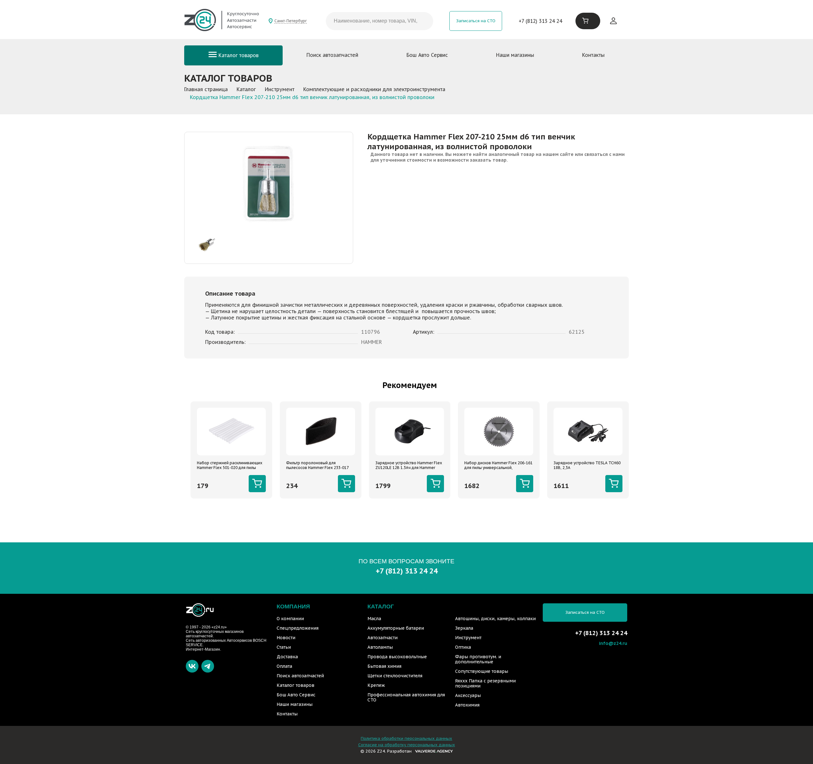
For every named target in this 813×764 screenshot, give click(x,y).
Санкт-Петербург (290, 20)
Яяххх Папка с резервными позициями (485, 683)
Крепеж (376, 685)
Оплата (284, 666)
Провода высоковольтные (397, 657)
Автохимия (467, 705)
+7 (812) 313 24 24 (540, 21)
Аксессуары (468, 695)
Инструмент (468, 637)
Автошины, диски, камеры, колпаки (495, 618)
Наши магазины (515, 55)
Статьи (284, 647)
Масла (374, 618)
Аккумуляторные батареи (395, 628)
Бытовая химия (384, 666)
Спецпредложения (298, 628)
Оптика (463, 647)
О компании (290, 618)
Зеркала (464, 628)
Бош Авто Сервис (427, 55)
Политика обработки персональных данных (406, 738)
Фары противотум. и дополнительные (478, 659)
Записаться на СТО (475, 20)
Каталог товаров (238, 55)
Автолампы (380, 647)
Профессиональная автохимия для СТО (406, 697)
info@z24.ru (613, 643)
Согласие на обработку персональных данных (406, 744)
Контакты (593, 55)
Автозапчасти (382, 637)
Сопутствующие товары (481, 671)
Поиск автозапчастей (332, 55)
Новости (286, 637)
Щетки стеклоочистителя (394, 676)
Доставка (287, 657)
